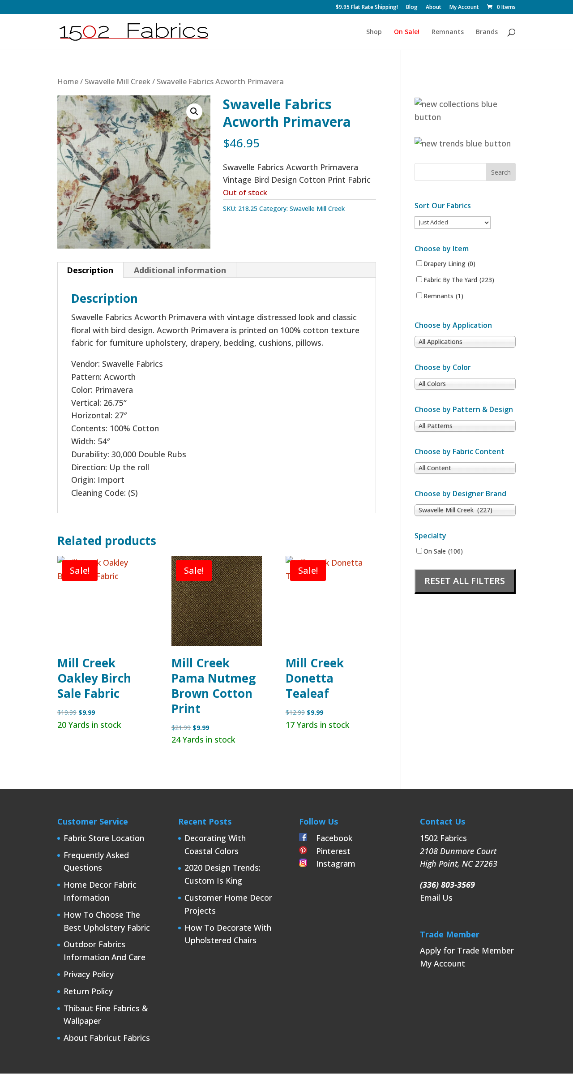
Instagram (331, 863)
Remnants (448, 32)
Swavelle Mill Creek (117, 81)
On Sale (443, 551)
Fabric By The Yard (458, 280)
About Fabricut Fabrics (107, 1037)
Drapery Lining (449, 264)
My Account (464, 7)
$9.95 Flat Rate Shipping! (367, 7)
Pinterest (329, 851)
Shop (374, 32)
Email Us (436, 897)
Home (67, 81)
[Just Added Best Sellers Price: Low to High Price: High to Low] (453, 222)
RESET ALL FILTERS (464, 581)
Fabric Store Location (104, 838)
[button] (194, 111)
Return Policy (88, 991)
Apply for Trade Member (467, 950)
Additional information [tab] (180, 270)
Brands (487, 32)
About (433, 7)
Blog (412, 7)
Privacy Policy (89, 974)
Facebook (329, 838)
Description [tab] (90, 270)
